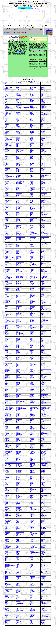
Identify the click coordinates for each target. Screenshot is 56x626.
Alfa (17, 101)
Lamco (6, 351)
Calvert (42, 174)
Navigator (7, 410)
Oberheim (42, 421)
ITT (6, 323)
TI (5, 570)
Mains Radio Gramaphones (46, 369)
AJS (31, 97)
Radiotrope (7, 473)
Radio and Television (20, 461)
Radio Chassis (32, 461)
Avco (6, 133)
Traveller (7, 578)
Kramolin (18, 346)
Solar (17, 527)
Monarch (31, 392)
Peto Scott (7, 440)
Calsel (31, 174)
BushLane (18, 171)
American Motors (44, 107)
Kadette (31, 333)
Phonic (42, 442)
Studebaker (18, 548)
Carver (31, 178)
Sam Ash (18, 502)
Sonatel (31, 529)
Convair (6, 195)
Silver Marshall (8, 520)
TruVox (17, 583)
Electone (42, 232)
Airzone (42, 96)
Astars (42, 124)
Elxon (42, 240)
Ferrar (17, 259)
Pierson (17, 445)
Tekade (31, 560)
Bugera (31, 168)
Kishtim (42, 340)
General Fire (32, 276)
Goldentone (32, 283)
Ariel (6, 120)
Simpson (42, 521)
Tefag (42, 559)
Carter (17, 178)
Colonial (6, 191)
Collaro (17, 190)
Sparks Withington (33, 533)
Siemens (31, 517)
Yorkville (42, 622)
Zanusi (17, 623)
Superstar (18, 551)
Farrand (31, 256)
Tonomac (18, 572)
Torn (6, 573)
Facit (17, 252)
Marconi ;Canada (8, 372)
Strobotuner (43, 547)
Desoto (17, 212)
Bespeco (42, 150)
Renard (42, 483)
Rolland (17, 497)
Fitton (6, 263)
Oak (31, 421)
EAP (31, 222)
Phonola (6, 444)
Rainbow (42, 473)
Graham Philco (33, 287)
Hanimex (31, 300)
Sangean (42, 503)
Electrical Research (8, 234)
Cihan (42, 184)
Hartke (6, 302)
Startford (7, 541)
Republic (7, 485)
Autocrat (18, 131)
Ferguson (32, 258)
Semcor (42, 513)
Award (31, 134)
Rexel (31, 486)
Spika (42, 535)
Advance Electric (33, 87)
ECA (6, 225)
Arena (31, 118)
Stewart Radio (32, 545)
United (17, 589)
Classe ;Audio (32, 187)
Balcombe (18, 137)
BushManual (32, 171)
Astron (42, 125)
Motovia (6, 398)
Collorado (42, 190)
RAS (6, 476)
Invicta (6, 322)
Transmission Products (34, 577)
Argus (17, 119)
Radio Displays (19, 463)
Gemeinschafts (43, 275)
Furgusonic (7, 270)
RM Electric (43, 491)
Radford (6, 460)
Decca (6, 209)
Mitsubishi (32, 391)
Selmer (31, 513)
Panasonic (7, 433)
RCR (31, 478)
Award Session (19, 134)
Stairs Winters (19, 538)
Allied (31, 102)
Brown (42, 163)
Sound (31, 532)
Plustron (6, 448)
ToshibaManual (19, 574)
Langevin (18, 352)
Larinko (31, 352)
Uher (31, 584)
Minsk (6, 390)
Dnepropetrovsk (44, 214)
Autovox (42, 132)
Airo (17, 96)
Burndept (18, 170)
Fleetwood (32, 263)
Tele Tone (32, 561)
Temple (31, 565)
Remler (31, 483)
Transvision (43, 577)
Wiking (42, 615)
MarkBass (42, 373)
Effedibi (31, 228)
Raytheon (18, 477)
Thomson (42, 567)
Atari (6, 126)
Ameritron (43, 108)
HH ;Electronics (33, 307)
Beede (17, 143)
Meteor (17, 385)
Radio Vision (18, 467)
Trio (31, 579)
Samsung (18, 503)
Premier (17, 454)
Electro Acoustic (19, 234)
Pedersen (7, 438)
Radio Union (7, 467)
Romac (31, 497)
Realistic (31, 479)
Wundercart (18, 621)
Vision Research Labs (34, 598)
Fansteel (17, 254)
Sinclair (6, 522)
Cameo (6, 175)
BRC (17, 159)
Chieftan (18, 184)
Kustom (6, 348)
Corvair (17, 196)
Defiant (31, 209)
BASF (31, 140)
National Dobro (19, 407)
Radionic (7, 472)
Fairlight (31, 253)
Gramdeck (18, 288)
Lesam (17, 356)
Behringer (42, 143)
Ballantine (18, 138)
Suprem (42, 551)
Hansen (42, 300)
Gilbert (31, 281)
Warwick (18, 605)
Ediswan (42, 227)
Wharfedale (18, 614)
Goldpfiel (42, 283)
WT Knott (7, 621)
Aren (17, 118)
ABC (6, 82)
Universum (18, 590)
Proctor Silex (43, 454)
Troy (6, 582)
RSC (31, 498)
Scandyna (7, 508)
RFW (6, 488)
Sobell (6, 526)
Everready (32, 251)
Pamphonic (43, 432)
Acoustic (18, 84)
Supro (17, 552)
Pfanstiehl (18, 440)
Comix (6, 193)
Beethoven (32, 143)
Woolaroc (32, 618)
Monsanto (32, 394)
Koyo (42, 345)
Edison (31, 227)
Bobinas (6, 156)
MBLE (6, 379)
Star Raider (43, 539)
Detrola (31, 212)
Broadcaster (43, 162)
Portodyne (43, 452)
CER (42, 181)
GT (5, 295)
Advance (42, 87)
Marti (42, 375)
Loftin (42, 359)
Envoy (17, 246)
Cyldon (42, 201)
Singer (17, 522)
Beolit (42, 147)
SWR (31, 553)
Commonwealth (19, 193)
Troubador (43, 580)
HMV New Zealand (44, 309)
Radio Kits (18, 464)
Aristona (42, 120)
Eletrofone (43, 238)
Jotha (17, 331)
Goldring (7, 284)
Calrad (17, 174)
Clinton (31, 188)
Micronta (18, 388)
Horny (6, 312)
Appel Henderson (44, 114)
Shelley (31, 516)
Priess (31, 454)
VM (41, 598)
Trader (42, 574)
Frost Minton (7, 269)
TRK (17, 580)
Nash (42, 404)
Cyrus (6, 202)
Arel (6, 118)
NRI (31, 420)
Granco (17, 289)
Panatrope (18, 433)
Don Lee (42, 215)
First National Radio (20, 262)
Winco (17, 617)
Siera (42, 517)
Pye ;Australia (43, 457)
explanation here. (32, 49)
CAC (42, 172)
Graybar (31, 291)
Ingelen (17, 319)
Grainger (42, 287)
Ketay (31, 339)
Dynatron (7, 222)
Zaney (6, 623)
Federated (42, 257)
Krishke (6, 347)
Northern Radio (19, 419)
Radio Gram (7, 464)
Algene (31, 101)
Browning (18, 164)
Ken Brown (7, 338)
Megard (42, 382)
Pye (25, 50)
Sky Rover (32, 523)
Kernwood (18, 339)
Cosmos (42, 196)
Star (6, 540)
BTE (6, 166)
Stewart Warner (8, 546)
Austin (42, 130)
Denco (42, 210)
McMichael (43, 379)
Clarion (17, 187)
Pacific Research (44, 428)
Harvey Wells (43, 302)
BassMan (42, 140)
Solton (31, 528)
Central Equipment (20, 181)
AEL (6, 89)
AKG (6, 99)
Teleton (17, 564)
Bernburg (7, 150)
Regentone (43, 482)
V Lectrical (32, 592)
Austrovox (7, 131)
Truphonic (43, 582)
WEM (42, 609)
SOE (41, 526)
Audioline (18, 130)
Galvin (31, 271)
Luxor (6, 364)
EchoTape (42, 225)
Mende (17, 384)
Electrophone (7, 238)
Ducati (6, 219)
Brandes (18, 158)
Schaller (31, 508)
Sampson (31, 502)
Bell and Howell (8, 145)
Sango (6, 504)
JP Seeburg (32, 331)
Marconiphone (19, 372)
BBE (31, 141)
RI (16, 489)
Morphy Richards (44, 395)
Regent (31, 482)
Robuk (31, 494)
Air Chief (32, 94)
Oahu (17, 421)
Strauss (17, 547)
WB (17, 608)
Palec (6, 432)
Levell (17, 357)
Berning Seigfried (19, 150)
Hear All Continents (9, 304)
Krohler (17, 347)
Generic (17, 278)
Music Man (7, 402)
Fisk (41, 262)
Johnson (31, 329)
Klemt (31, 341)
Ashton (17, 124)
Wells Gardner (32, 609)
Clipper (42, 188)
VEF (31, 595)
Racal (42, 459)
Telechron (42, 561)
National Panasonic (33, 407)
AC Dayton (18, 82)
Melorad (42, 383)
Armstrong (32, 121)
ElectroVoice (32, 238)
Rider (17, 490)
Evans (17, 251)
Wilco (6, 616)
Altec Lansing (43, 103)
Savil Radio (18, 507)
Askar (31, 124)
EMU (42, 244)
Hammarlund (7, 300)
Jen (30, 326)
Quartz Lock (32, 459)
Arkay (17, 121)
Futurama (42, 270)
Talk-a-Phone (43, 554)
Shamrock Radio (44, 515)
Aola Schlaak (43, 113)
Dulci (42, 219)
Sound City (43, 530)
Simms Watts (7, 521)
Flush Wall (18, 264)
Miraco (17, 390)
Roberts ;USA (43, 492)
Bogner (31, 156)
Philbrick (7, 441)
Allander (42, 101)
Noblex (17, 415)
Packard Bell (18, 429)
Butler (42, 171)
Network (42, 410)
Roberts (17, 50)
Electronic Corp (8, 237)
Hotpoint (31, 312)
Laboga (17, 350)
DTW (17, 218)
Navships (18, 410)
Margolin (7, 373)
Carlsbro (31, 177)
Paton (31, 435)
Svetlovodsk (43, 552)
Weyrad (6, 614)
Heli (41, 304)
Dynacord (18, 221)
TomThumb (7, 572)
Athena (31, 126)
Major (31, 370)
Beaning (42, 141)
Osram (31, 427)
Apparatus (32, 114)
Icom (31, 315)
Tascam (6, 557)
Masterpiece (43, 377)
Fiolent (42, 260)
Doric (17, 216)
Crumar (42, 200)
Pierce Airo (18, 444)
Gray (17, 291)
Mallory (42, 370)
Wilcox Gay (18, 616)
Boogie (17, 157)
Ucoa (17, 584)
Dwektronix (43, 220)
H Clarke (7, 296)
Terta (31, 566)
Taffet (17, 554)
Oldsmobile (7, 423)
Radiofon (42, 469)
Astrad (31, 125)
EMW (17, 245)
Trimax (17, 579)
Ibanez (42, 314)
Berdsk (6, 149)
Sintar (42, 522)
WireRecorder (19, 618)
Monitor (6, 394)
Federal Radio (19, 257)
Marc (42, 371)
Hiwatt (42, 308)
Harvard (31, 302)
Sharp (6, 516)
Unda (42, 585)
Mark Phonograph (7, 32)
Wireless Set (7, 618)
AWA (6, 134)
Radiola (6, 470)
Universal (7, 590)
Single (31, 522)
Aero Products (43, 90)
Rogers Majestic (44, 495)
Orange (6, 426)
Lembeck (42, 354)
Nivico (42, 413)
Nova (42, 419)
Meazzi (31, 381)
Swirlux (17, 553)
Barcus (31, 139)
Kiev (41, 339)
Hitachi (31, 308)
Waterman (32, 605)
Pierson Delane (8, 445)
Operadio (32, 425)
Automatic (32, 131)
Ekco (6, 231)
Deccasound (18, 209)
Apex (6, 114)
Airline (42, 95)
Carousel (42, 177)
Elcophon (32, 232)
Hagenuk (7, 297)
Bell (17, 145)
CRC (17, 199)
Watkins (42, 605)
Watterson (18, 607)
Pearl (31, 436)
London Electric (44, 360)
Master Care (7, 377)
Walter (31, 603)
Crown (31, 200)
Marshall (31, 375)
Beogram (31, 147)
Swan (6, 553)
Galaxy (6, 271)
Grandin (31, 289)
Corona (31, 195)
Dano (17, 203)
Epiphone (32, 246)
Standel (17, 539)
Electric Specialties (44, 233)
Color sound (18, 191)
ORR (31, 426)
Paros (42, 434)
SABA (6, 501)
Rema (17, 483)
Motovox (18, 398)
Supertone (32, 551)
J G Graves (18, 323)
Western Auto (32, 610)
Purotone (7, 457)
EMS (17, 244)
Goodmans (43, 284)
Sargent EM (32, 505)
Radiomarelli (43, 470)
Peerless (17, 438)
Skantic (6, 523)
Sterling (6, 545)
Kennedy (18, 338)
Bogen (17, 156)
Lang (42, 351)
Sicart (17, 517)
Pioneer (31, 446)
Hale (41, 297)
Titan (42, 570)
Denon (6, 212)
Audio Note (18, 128)
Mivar (42, 391)
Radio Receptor (33, 465)
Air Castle (18, 94)
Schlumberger (19, 509)
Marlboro (7, 375)
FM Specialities (33, 264)
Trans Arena (32, 576)
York (31, 622)
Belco (31, 144)
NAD (42, 403)
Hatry (17, 303)
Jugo (6, 332)
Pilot (17, 446)
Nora (42, 415)
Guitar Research (33, 295)
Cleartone (7, 188)
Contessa (31, 194)
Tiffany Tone (18, 570)
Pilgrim (6, 446)
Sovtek (17, 533)
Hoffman (6, 310)
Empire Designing (44, 243)
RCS (41, 478)
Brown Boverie (33, 163)
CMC (17, 189)
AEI (41, 88)
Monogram (18, 394)
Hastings (6, 303)
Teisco (17, 560)
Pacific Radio (32, 428)
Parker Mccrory (19, 434)
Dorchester (7, 216)
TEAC (31, 558)
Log (34, 81)
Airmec (6, 96)
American (32, 108)
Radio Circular (43, 461)
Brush (31, 165)
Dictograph (32, 213)
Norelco (42, 416)
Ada (17, 86)
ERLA (42, 246)
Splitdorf (18, 536)
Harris (42, 301)
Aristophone (7, 121)
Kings (17, 340)
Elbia (17, 232)
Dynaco (6, 221)
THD (17, 567)
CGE (6, 182)
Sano (17, 504)
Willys (6, 617)
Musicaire (32, 402)
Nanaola (31, 404)
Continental (43, 194)
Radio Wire (32, 467)
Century (31, 181)
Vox (31, 601)
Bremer (31, 159)
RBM (31, 477)
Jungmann (18, 332)
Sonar (17, 529)
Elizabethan (18, 239)
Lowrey (17, 363)
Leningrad (7, 356)
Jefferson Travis (19, 326)
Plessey (42, 447)
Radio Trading (43, 466)
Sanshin (31, 504)
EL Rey (42, 231)
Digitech (6, 214)
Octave (17, 422)
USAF (42, 591)
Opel (17, 425)
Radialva (18, 460)
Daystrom (18, 207)
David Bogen (7, 206)
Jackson (31, 323)
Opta (41, 425)
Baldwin (31, 137)
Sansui (42, 504)
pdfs (18, 53)
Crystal (6, 201)
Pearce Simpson (8, 436)
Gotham (31, 285)
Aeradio (31, 89)
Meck (6, 382)
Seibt (41, 511)
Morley (31, 395)
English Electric (8, 246)
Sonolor (6, 530)
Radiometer (7, 471)
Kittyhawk (7, 341)
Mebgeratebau (43, 381)
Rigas (31, 490)
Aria (31, 119)
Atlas (6, 127)
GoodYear (7, 285)
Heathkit (31, 304)
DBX (6, 208)
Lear (6, 354)
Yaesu (6, 622)
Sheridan (42, 516)
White (42, 614)
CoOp (17, 195)
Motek (6, 397)
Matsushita (18, 378)
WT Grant (43, 620)
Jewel (17, 328)
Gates (42, 272)
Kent (41, 338)
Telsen (17, 565)
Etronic (17, 250)
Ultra (6, 585)
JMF (41, 328)
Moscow (17, 396)
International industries (9, 321)
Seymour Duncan (33, 515)
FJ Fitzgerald (18, 263)
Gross (17, 294)
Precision (7, 454)
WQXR (17, 620)
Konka (42, 344)
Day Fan (42, 206)
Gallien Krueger (19, 271)
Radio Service (7, 466)
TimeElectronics (33, 570)
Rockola (17, 495)
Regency (18, 482)
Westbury (7, 610)
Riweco (17, 491)
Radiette (42, 460)
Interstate (42, 321)
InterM (17, 320)
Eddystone (43, 226)
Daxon (31, 206)
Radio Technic (32, 466)
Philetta (31, 441)
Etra (6, 250)
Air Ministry (18, 95)
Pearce (17, 436)
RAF (31, 473)
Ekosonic (18, 231)
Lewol (31, 357)
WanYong (18, 604)
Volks (31, 599)
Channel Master (19, 183)
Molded (17, 392)
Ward (31, 604)
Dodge (17, 215)
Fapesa (31, 254)
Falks (6, 254)
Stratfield (7, 547)
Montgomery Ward (44, 394)
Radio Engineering (44, 463)
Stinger (17, 546)
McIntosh (32, 379)
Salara (42, 501)
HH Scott (42, 307)
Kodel (17, 344)
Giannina (42, 279)
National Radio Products (21, 408)
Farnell (6, 256)
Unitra (31, 589)
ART (6, 122)
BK (41, 152)
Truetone (31, 582)
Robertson (7, 494)
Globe (17, 282)
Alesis (6, 101)
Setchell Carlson (19, 515)
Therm (31, 567)
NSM (6, 421)
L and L (42, 348)
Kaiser (42, 333)
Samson (6, 503)
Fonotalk (7, 265)
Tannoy (31, 555)
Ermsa (6, 247)
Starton (17, 541)
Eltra (31, 240)
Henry (6, 306)
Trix (6, 580)
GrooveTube (7, 294)
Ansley (42, 112)
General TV (7, 278)
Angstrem (18, 112)
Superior (6, 551)
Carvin (42, 178)
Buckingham (7, 168)
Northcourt (32, 417)
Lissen (17, 359)
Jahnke (6, 325)
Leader (17, 353)
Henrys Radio (19, 306)
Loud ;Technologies (8, 363)
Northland (32, 419)
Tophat (42, 572)
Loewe (31, 359)
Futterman (32, 270)
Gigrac (17, 281)
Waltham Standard (44, 603)
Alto (6, 105)
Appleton (7, 115)
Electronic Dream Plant (20, 237)
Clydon (6, 189)
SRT (6, 538)
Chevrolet (7, 184)
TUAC (31, 583)
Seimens (6, 513)
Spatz (6, 534)
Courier (31, 197)
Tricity (6, 579)
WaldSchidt (43, 602)
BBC (17, 141)
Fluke (6, 264)
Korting (17, 345)
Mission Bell (43, 390)
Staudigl (42, 541)
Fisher (31, 262)
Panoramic (32, 433)
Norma (17, 417)
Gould (42, 285)
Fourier (6, 266)
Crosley (17, 200)
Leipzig (31, 354)
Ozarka (6, 428)
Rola (31, 496)
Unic (6, 586)
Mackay (6, 365)
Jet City (6, 328)
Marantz (31, 371)
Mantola (18, 371)
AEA (17, 88)
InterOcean (32, 321)
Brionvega (18, 162)
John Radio (18, 329)
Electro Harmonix (44, 234)
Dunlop (31, 220)
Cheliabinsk (43, 183)
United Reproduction (9, 589)
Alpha (6, 103)
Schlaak (6, 509)
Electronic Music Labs (45, 237)
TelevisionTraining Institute (10, 565)
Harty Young (18, 302)
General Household (44, 276)
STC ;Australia (8, 542)
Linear (6, 359)
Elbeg (6, 232)
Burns (31, 170)
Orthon (6, 427)
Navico (42, 409)
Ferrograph (43, 259)
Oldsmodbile (18, 423)
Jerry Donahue (33, 327)
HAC (17, 296)
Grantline (7, 290)
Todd (31, 571)
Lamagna (42, 350)
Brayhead (7, 159)
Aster (6, 125)
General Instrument (33, 277)
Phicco (31, 440)
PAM (31, 432)
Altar (31, 103)
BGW (31, 151)
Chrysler (31, 184)
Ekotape (31, 231)
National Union (8, 409)
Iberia (6, 315)
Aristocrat (32, 120)
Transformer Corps (8, 577)
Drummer (7, 218)
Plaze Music (32, 447)
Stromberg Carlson (8, 548)
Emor (31, 243)
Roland (42, 496)
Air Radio (32, 95)
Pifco (31, 445)
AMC (17, 106)
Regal (6, 482)
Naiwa (6, 404)
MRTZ (42, 398)
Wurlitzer (32, 621)
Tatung (31, 557)
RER (17, 485)
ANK (31, 112)
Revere (6, 486)
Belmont (42, 145)
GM (31, 282)
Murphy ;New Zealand (20, 401)
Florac (42, 263)
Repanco (42, 484)
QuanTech (18, 459)
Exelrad (6, 252)
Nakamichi (18, 404)
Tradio (6, 576)
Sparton (42, 533)
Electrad (6, 233)
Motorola (42, 397)
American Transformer (9, 108)
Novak (6, 420)
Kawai (31, 335)
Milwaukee (32, 389)
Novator (17, 420)
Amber (6, 106)
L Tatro (6, 350)
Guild (17, 295)
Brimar (6, 162)
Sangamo (31, 503)
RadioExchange (33, 469)
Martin (6, 376)
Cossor (6, 197)
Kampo (31, 334)
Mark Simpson (19, 373)
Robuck (17, 494)
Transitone (18, 577)
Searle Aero (32, 510)
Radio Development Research (10, 463)
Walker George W (19, 603)
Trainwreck (18, 576)
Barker (42, 139)
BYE (6, 172)
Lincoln (31, 358)
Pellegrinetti (32, 438)
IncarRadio (43, 316)
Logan (6, 360)
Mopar (17, 395)
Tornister (18, 573)
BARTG (18, 140)
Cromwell (7, 200)
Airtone (31, 96)
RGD (17, 488)
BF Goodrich (18, 151)
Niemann (7, 413)
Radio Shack (18, 466)
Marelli (42, 372)
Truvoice (6, 583)
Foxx (17, 266)
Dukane (31, 219)
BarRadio (7, 140)
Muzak (17, 403)
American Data (8, 107)
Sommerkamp (43, 528)
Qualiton (6, 459)
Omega (42, 423)
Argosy (6, 119)
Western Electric (44, 610)
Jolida (42, 329)
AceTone (18, 83)
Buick (42, 168)
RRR (17, 498)
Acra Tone (7, 86)
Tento (17, 566)
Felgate (6, 258)
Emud (6, 245)
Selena (17, 513)
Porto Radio (18, 452)
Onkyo (6, 425)
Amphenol (32, 109)
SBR (41, 507)
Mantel (6, 371)
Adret (17, 87)
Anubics (31, 113)
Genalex (6, 276)
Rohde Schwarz (19, 496)
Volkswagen (43, 599)
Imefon (6, 316)
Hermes (42, 306)
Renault (6, 484)
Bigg (6, 152)
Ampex (17, 109)
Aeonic (17, 89)
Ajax (17, 97)
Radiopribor (18, 472)
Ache (31, 83)
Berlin (31, 149)
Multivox (31, 400)
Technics (6, 559)
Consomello (18, 194)
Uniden (31, 586)
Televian (42, 564)
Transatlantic (43, 576)
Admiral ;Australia (8, 87)
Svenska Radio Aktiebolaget (35, 552)
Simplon (31, 521)
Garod (17, 272)
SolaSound (43, 527)
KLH (42, 341)
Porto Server (32, 452)
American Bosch (44, 106)
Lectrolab (18, 354)
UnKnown (43, 590)
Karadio (17, 335)
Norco (6, 416)
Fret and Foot (43, 268)
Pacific (6, 429)
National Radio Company (45, 407)
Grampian (42, 288)
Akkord (17, 99)
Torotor (31, 573)
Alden (42, 100)
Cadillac (6, 174)
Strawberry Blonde (33, 547)
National (18, 409)
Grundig (42, 294)
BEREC (18, 149)
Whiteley (6, 615)
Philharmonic (43, 441)
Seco (17, 511)
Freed (6, 268)
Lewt (42, 357)
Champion (43, 182)
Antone (17, 113)
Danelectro (7, 203)
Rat (17, 476)
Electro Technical (19, 235)
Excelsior (42, 251)
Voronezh (18, 601)
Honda (31, 310)
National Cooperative (9, 407)
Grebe (42, 291)
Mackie (17, 365)
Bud (17, 168)
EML (6, 243)
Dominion (32, 215)
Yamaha (17, 622)
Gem (31, 275)
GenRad (31, 278)
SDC (6, 510)
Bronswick (7, 163)
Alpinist (17, 103)
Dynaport (42, 221)
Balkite (6, 138)
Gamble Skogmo (44, 271)
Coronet (6, 196)
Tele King (18, 561)
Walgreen (7, 603)
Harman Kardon (8, 301)
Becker (6, 143)
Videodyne (18, 597)
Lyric (17, 364)
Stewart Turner (43, 545)
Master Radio (18, 377)
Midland (31, 388)
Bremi (42, 159)
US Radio (18, 591)
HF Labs (18, 307)
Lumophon (43, 363)
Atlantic (42, 126)
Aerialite (42, 89)
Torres (42, 573)
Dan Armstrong (43, 202)
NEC (31, 410)
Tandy (17, 555)
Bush (23, 50)
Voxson (42, 601)
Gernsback (7, 279)
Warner (6, 605)
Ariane (42, 119)
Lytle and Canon (33, 364)
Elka (41, 239)
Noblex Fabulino (8, 415)
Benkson (6, 147)
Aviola (31, 133)
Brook (17, 163)
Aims (6, 94)
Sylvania (42, 553)
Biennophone (43, 151)
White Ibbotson (33, 614)
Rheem (42, 488)
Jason (31, 325)
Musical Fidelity (44, 402)
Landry (17, 351)
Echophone (18, 225)
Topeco (31, 572)
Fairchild (18, 253)
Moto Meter (18, 397)
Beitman (6, 144)
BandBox (32, 138)
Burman (6, 170)
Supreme (7, 552)
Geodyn (42, 278)
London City (32, 360)
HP (5, 313)
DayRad (6, 207)
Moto (31, 397)
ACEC (6, 83)
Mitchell (17, 391)
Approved (32, 115)
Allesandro (7, 102)
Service (42, 514)
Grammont (32, 288)
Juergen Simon (43, 331)
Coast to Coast (32, 189)
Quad (42, 458)
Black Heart (7, 153)
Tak (31, 554)
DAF (31, 202)
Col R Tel (7, 190)
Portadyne (32, 451)
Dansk (42, 203)
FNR (41, 264)
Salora (6, 502)
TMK (17, 571)
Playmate (18, 447)
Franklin (42, 266)
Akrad (31, 99)
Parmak (31, 434)
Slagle (42, 523)
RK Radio (32, 491)
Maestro (42, 366)
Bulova (6, 169)
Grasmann (32, 290)
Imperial (31, 316)
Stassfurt (31, 541)
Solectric (18, 528)
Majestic (18, 370)
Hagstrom (18, 297)
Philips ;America (8, 442)
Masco (31, 376)
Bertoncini (32, 150)
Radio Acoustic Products (9, 461)
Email (23, 53)
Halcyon (31, 297)
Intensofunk (43, 319)
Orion (17, 426)
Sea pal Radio (19, 510)
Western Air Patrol (19, 610)
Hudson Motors (19, 313)
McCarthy (18, 379)
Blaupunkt (43, 153)
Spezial (42, 534)
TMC (6, 571)
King (6, 340)
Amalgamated (19, 105)
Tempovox (7, 566)
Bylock (17, 172)
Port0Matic (18, 451)
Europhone (7, 251)
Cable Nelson (32, 172)
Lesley (31, 356)
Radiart (31, 460)
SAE (31, 501)
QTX (31, 458)
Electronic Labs (33, 237)
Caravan (42, 176)
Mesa (6, 385)
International (18, 321)
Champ (31, 182)
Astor (17, 125)
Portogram (7, 453)
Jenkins (42, 326)
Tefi (6, 560)
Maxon (31, 378)
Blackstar (32, 153)
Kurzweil (42, 347)
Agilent (17, 93)
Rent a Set (18, 484)
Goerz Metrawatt (8, 283)
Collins (31, 190)
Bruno (6, 165)
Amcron (31, 106)
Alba (17, 100)
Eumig (31, 250)
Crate (6, 199)
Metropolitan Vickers (45, 385)
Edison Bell (18, 227)
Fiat (6, 260)
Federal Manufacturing (9, 257)
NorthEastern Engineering (46, 417)
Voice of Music (19, 599)
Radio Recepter (19, 465)
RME (6, 492)
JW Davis (7, 333)
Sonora (17, 530)
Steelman (18, 542)
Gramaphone (7, 288)
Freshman (32, 268)
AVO (41, 133)
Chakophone (18, 182)
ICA (17, 315)
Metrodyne (32, 385)
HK (6, 309)
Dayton (31, 207)
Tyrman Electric (8, 584)
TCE (17, 558)
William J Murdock (44, 616)
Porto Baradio (43, 451)
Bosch (31, 157)
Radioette (18, 469)
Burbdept (18, 169)
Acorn (6, 84)
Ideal (41, 315)
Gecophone (7, 275)
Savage (6, 507)
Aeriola (6, 90)
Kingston (31, 340)
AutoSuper (32, 132)
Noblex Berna (32, 414)
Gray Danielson (8, 291)
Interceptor (7, 320)
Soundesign (7, 533)
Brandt (31, 158)
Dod (6, 215)
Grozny (31, 294)
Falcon (42, 253)
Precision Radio (43, 453)
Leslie (42, 356)
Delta (17, 210)
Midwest (42, 388)
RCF (17, 478)
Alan (6, 100)
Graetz (6, 287)
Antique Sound (8, 113)
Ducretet (18, 219)
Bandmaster (43, 138)
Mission (6, 391)
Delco (42, 209)
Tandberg (7, 555)
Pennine (42, 438)
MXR (31, 403)
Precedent (32, 453)
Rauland (31, 476)
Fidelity (17, 260)
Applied (17, 115)
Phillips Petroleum (19, 442)
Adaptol (31, 86)
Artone (31, 122)
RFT (41, 486)
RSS (41, 498)
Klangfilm (18, 341)
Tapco (42, 555)
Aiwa (6, 97)
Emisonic (42, 241)
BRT (31, 164)
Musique (6, 403)
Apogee (17, 114)
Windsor (31, 617)
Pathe (17, 435)
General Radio (43, 277)
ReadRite (18, 479)
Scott (41, 509)
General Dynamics (19, 276)
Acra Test (42, 84)
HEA (31, 303)
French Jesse (18, 268)
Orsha (42, 426)
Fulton (17, 269)
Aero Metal (18, 90)
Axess (42, 134)
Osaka (17, 427)
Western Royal (8, 611)
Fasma (42, 256)
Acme (42, 83)
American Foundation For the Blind (23, 107)
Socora (31, 526)
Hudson (42, 313)
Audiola (42, 128)
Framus (31, 266)
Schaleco (18, 508)
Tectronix (32, 559)
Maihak (31, 369)
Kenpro (31, 338)
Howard (42, 312)
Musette (42, 401)
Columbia (42, 191)
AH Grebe (32, 93)
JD (5, 326)
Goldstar (18, 284)
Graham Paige (19, 287)
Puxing (31, 457)
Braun (42, 158)
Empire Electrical (8, 244)
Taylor (42, 557)
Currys (31, 201)
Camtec (31, 175)
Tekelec (42, 560)
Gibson (6, 281)
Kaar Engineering (19, 333)
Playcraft (7, 447)
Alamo (42, 99)
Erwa (31, 247)
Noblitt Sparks (32, 415)
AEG (31, 88)
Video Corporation (8, 597)
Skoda (17, 523)
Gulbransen (43, 295)
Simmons (42, 520)
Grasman (18, 290)
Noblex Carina (43, 414)
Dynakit (31, 221)
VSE (6, 602)
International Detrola (45, 320)
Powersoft (18, 453)
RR (6, 498)
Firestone (7, 262)
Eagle (17, 222)
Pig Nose (42, 445)
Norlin (6, 417)
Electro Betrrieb (33, 234)
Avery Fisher (18, 133)
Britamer (31, 162)
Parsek (6, 435)
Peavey (42, 436)
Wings (42, 617)
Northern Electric (8, 419)
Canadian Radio (44, 175)
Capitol (31, 176)
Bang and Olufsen (8, 139)
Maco (31, 365)
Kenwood (7, 339)
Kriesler (42, 346)
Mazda (42, 378)
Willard (31, 616)
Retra (31, 485)
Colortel (31, 191)
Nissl (31, 413)
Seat (6, 511)
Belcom (42, 144)
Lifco (17, 358)
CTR (17, 201)
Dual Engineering (33, 218)
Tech (41, 558)
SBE (31, 507)
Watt (6, 607)
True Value (18, 582)
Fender (17, 258)
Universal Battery (44, 589)
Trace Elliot (32, 574)
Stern (17, 545)
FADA (42, 252)
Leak (31, 353)
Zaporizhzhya (32, 623)
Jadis (42, 323)
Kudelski (31, 347)
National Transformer (45, 408)
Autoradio (18, 132)
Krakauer (7, 346)
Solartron (32, 527)
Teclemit (18, 559)
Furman (17, 270)
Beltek (17, 146)
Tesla (42, 566)
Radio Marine (32, 464)
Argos (42, 118)
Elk (30, 239)
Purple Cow (18, 457)
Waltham (7, 604)
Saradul (17, 505)
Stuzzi (42, 548)
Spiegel (31, 535)
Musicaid (18, 402)
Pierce (42, 444)
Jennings (6, 327)
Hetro (6, 307)
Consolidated (7, 194)
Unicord (17, 586)
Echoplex (31, 225)
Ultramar (32, 585)
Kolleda (31, 344)
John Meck (7, 329)
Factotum (32, 252)
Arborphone (43, 115)
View (41, 597)
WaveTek (32, 607)
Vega (41, 595)
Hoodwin (42, 310)
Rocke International (44, 494)
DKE (31, 214)
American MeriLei (33, 107)
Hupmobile (18, 314)
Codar (42, 189)
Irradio (31, 322)
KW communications (20, 348)
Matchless (7, 378)
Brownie (6, 164)
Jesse (41, 327)
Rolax (6, 497)
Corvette (31, 196)
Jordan (6, 331)
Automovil (43, 131)
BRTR (42, 164)
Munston (42, 400)
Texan (6, 567)
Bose (41, 157)
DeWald (6, 213)
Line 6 (42, 358)
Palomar (18, 432)
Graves (42, 290)
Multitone (18, 400)
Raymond (7, 477)
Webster (42, 608)
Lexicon (6, 358)
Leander (42, 353)
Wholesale (32, 615)
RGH (31, 488)
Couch (17, 197)
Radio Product (43, 464)
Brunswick (18, 165)
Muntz (6, 401)
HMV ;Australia (33, 309)
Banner (17, 139)
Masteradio (32, 377)
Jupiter (31, 332)
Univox (31, 590)
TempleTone (43, 565)
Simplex (17, 521)
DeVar (42, 212)
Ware (42, 604)
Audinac (42, 127)
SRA (41, 536)
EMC (6, 241)
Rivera (6, 491)
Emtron (31, 244)
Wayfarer (42, 607)
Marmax (18, 375)
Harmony (18, 301)
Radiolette (32, 470)
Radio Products (8, 465)
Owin (42, 427)
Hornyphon (18, 312)
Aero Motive (32, 90)
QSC (17, 458)
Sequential (32, 514)
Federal (31, 257)
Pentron (6, 439)
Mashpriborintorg (44, 376)
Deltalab (31, 210)
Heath (17, 304)
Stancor (31, 538)
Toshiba (6, 574)
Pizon (42, 446)
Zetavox (42, 624)
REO (31, 484)
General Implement (8, 277)
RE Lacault (7, 479)
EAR (42, 222)
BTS (31, 166)
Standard (7, 539)
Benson (17, 147)
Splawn (6, 536)
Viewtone (7, 598)
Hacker (20, 50)
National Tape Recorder (34, 408)
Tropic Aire (32, 580)
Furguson (42, 269)
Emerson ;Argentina (20, 241)
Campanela (18, 175)
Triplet (42, 579)
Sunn (42, 549)
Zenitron (6, 624)
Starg (31, 540)
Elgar (6, 239)
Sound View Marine (20, 532)
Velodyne (7, 596)
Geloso (17, 275)
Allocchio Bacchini (44, 102)
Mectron (18, 382)
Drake (42, 216)
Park (6, 434)
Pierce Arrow (32, 444)
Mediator (31, 382)
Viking (17, 598)
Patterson (42, 435)
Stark (42, 540)
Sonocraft (42, 529)
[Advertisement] (28, 17)
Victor (31, 596)
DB (41, 207)
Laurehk (6, 353)
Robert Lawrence (33, 492)
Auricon (31, 130)
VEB (17, 595)
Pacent (17, 428)
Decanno (42, 208)
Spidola (17, 535)
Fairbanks (7, 253)
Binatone (18, 152)
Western (17, 611)
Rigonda (42, 490)
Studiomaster (32, 548)
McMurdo (18, 381)
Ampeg (6, 109)
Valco (42, 592)
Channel (31, 183)
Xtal (41, 621)
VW (17, 602)
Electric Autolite (19, 233)
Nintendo (18, 413)
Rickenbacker (43, 489)
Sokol (6, 527)
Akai (41, 97)
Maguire (18, 369)
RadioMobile (18, 471)
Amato (31, 105)
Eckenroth (7, 226)
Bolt (41, 156)
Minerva (42, 389)
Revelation (43, 485)
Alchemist (32, 100)
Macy (42, 365)
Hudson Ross (32, 313)
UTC (17, 592)
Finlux (31, 260)
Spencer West (18, 534)
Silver (17, 520)
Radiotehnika (32, 472)
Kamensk (18, 334)
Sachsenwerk (18, 501)
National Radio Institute (9, 408)
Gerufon (18, 279)
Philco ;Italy (18, 441)
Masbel (17, 376)
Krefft (31, 346)
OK (30, 422)
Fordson (42, 265)
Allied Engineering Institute (21, 102)
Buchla (42, 166)
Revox (17, 486)
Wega (17, 609)
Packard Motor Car (33, 429)
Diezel (42, 213)
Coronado (42, 195)
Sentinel (17, 514)
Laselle (42, 352)
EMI (31, 241)
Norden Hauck (33, 416)
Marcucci (32, 372)
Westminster (43, 611)
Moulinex (32, 398)
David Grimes (19, 206)
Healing (42, 303)
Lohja (17, 360)
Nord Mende (18, 416)
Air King (42, 94)
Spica (6, 535)
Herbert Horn (32, 306)
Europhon (42, 250)
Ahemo (42, 93)
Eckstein (31, 226)
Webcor (31, 608)
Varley (6, 595)
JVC (41, 332)
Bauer (6, 141)
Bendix (31, 146)
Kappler (42, 334)
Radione (31, 471)
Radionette (43, 471)
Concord (31, 193)
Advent (6, 88)
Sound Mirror (7, 532)
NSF (41, 420)
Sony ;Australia (33, 530)
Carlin (17, 177)
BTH (17, 166)
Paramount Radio (44, 433)
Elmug (6, 240)
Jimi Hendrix (32, 328)
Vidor (31, 597)
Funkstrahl (32, 269)
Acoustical (32, 84)
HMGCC (18, 309)
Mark (31, 373)
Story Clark (32, 546)
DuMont (6, 220)
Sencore (6, 514)
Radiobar (42, 467)
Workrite (42, 618)
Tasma (17, 557)
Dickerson (18, 213)
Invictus (17, 322)
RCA (42, 477)
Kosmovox (32, 345)
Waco (31, 602)
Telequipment (7, 564)
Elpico (17, 240)
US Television (32, 591)
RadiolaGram (18, 470)
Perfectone (32, 439)
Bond (6, 157)
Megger (6, 383)
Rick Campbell (33, 489)
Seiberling (32, 511)
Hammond (18, 300)
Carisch (6, 177)
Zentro (17, 624)
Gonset (31, 284)
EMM (17, 243)
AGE (6, 93)
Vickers (17, 596)
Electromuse (43, 235)
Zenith (42, 623)
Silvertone (32, 520)
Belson (6, 146)
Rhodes (6, 489)
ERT (17, 247)
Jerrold (17, 327)
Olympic (31, 423)
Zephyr (31, 624)
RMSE (17, 492)
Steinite (31, 542)
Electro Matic (7, 235)
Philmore (31, 442)
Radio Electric (32, 463)
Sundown (32, 549)
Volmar (6, 601)
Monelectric (43, 392)
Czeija (17, 202)
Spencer (31, 534)
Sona (6, 529)
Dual (41, 218)
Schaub (42, 508)
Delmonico (7, 210)
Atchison (18, 126)
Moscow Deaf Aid (8, 396)
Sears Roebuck (43, 510)
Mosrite (42, 396)
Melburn (31, 383)
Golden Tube (18, 283)
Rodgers (31, 495)
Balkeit (42, 137)
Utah (6, 592)
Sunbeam (18, 549)
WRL (31, 620)
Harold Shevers (33, 301)
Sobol (17, 526)
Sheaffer (18, 516)
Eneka (31, 245)
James (17, 325)
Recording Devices (44, 479)
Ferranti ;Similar (8, 259)
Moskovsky (32, 396)
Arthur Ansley (19, 122)
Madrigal (18, 366)
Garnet (6, 272)
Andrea (6, 112)
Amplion (42, 109)
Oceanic (6, 422)
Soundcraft (43, 532)
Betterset (6, 151)
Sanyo (6, 505)
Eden (6, 227)
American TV (19, 108)
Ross (41, 497)
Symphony (7, 554)
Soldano (6, 528)
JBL (41, 325)
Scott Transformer (33, 509)
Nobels (17, 414)
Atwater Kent (18, 127)
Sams (42, 502)
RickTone (7, 490)
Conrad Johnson (44, 193)
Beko (17, 144)
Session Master (8, 515)
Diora (17, 214)
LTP (31, 363)
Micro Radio (7, 388)
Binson (31, 152)
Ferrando (42, 258)
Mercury (42, 384)
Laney (31, 351)
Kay (41, 335)
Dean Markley (32, 208)
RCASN (6, 478)
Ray (41, 476)
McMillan (7, 381)
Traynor (31, 578)
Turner (42, 583)
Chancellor (7, 183)
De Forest (18, 208)
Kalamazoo (7, 334)
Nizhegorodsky (8, 414)
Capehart (18, 176)
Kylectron (32, 348)
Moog (6, 395)
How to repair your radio (39, 48)
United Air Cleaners (44, 586)
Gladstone (7, 282)
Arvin (42, 122)
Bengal (42, 146)
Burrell (42, 170)
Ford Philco (18, 265)
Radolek (18, 473)
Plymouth (42, 448)
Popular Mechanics (8, 451)
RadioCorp (7, 469)
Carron (6, 178)
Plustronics (18, 448)
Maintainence (7, 370)
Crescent (31, 199)
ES (41, 247)
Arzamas (7, 124)
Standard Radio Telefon (45, 538)
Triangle (42, 578)
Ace (41, 82)
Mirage (31, 390)
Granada (7, 289)
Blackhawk (18, 153)
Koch (6, 344)
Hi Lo (6, 308)
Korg (6, 345)
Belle (31, 145)
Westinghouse (32, 611)
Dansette (31, 203)
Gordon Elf (18, 285)
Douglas (31, 216)
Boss (6, 158)
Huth (31, 314)
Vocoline (6, 599)
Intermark (32, 320)
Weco (6, 609)
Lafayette (32, 350)
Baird (6, 137)
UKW (42, 584)
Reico (6, 483)
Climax (17, 188)
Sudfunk (6, 549)
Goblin (42, 282)
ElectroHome (32, 235)
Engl (41, 245)
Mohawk (7, 392)
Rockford (7, 495)
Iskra (42, 322)
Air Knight (7, 95)
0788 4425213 (13, 54)
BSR (41, 165)
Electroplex (18, 238)
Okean (42, 422)
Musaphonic (32, 401)
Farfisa (42, 254)
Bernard (42, 149)
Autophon (7, 132)
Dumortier (18, 220)
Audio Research (33, 128)
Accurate (31, 82)
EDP (6, 228)
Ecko (17, 226)
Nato (31, 409)
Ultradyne (18, 585)
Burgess (31, 169)
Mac (41, 364)
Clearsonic (43, 187)
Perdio (17, 439)
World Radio (7, 620)
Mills (17, 389)
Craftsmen (43, 197)
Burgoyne (42, 169)
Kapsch (6, 335)
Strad (42, 546)
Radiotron (42, 472)
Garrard (31, 272)
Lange (6, 352)
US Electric (7, 591)
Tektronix (7, 561)
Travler (17, 578)
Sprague (31, 536)
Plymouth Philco (33, 448)
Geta (31, 279)
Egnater (42, 228)
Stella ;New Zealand (44, 542)
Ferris (31, 259)
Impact (17, 316)
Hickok (17, 308)
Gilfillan (42, 281)
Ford (31, 265)
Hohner (17, 310)
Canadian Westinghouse (9, 176)
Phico (42, 440)
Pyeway (6, 458)
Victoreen (42, 596)
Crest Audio (43, 199)
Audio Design (7, 128)
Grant (42, 289)
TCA (6, 558)
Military (6, 389)
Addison (42, 86)
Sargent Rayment (44, 505)
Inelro (6, 319)
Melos (6, 384)
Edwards (18, 228)
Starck (17, 540)
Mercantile (32, 384)
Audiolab (7, 130)
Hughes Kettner (8, 314)
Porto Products (8, 452)
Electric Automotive (33, 233)
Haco (42, 296)
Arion (17, 120)
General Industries (19, 277)
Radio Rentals (43, 465)
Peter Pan (42, 439)
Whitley (17, 615)
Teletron (31, 564)
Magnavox (7, 369)
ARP (41, 121)
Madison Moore (8, 366)
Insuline (31, 319)
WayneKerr (7, 608)
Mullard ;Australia (8, 400)
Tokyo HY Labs (44, 571)
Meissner (18, 383)
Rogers (6, 496)
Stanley (31, 539)
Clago (6, 187)
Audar (31, 127)
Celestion (7, 181)
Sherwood (7, 517)
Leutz (6, 357)
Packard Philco (43, 429)
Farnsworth (18, 256)
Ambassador (43, 105)
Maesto (31, 366)
